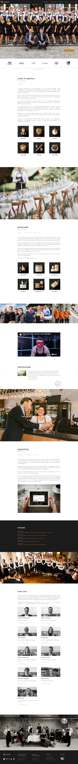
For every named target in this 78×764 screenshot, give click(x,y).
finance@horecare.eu (22, 683)
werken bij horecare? (69, 50)
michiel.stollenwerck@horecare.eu (24, 623)
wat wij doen (23, 80)
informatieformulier (50, 757)
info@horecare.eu (21, 759)
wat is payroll (20, 454)
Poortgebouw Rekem (32, 379)
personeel (19, 229)
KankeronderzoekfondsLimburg (50, 602)
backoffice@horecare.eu (46, 642)
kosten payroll (36, 454)
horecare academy (37, 232)
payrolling (19, 451)
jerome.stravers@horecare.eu (47, 623)
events (19, 80)
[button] (3, 313)
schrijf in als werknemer (51, 759)
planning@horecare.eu (22, 663)
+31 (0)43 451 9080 (22, 758)
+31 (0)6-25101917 (35, 758)
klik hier (36, 258)
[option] (13, 313)
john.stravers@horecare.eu (23, 642)
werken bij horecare (27, 232)
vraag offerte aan (49, 758)
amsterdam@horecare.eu (46, 683)
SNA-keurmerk (29, 480)
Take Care (24, 603)
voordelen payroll (28, 454)
